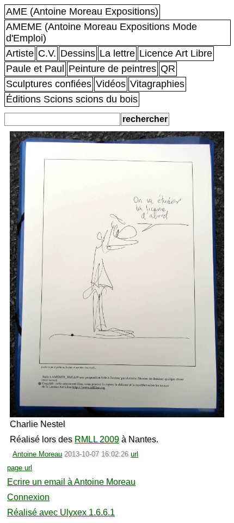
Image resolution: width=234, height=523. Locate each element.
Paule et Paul (35, 68)
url (134, 454)
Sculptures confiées (48, 83)
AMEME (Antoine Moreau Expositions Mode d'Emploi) (101, 32)
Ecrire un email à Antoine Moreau (71, 481)
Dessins (77, 53)
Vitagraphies (157, 83)
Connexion (28, 497)
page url (19, 468)
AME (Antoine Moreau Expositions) (82, 11)
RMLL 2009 (97, 439)
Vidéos (111, 83)
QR (168, 68)
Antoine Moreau (37, 454)
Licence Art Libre (175, 53)
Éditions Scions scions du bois (72, 99)
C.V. (47, 53)
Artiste (20, 53)
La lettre (117, 53)
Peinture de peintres (112, 68)
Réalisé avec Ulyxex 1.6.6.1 (61, 512)
